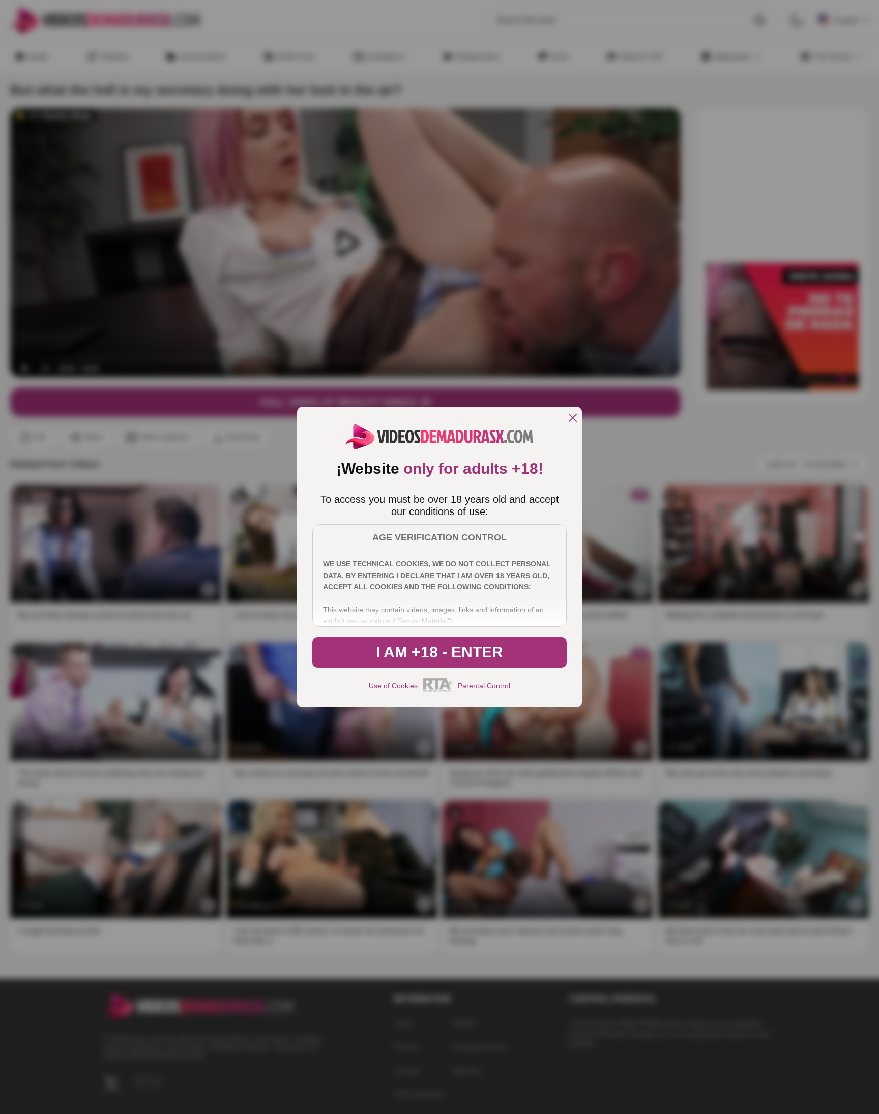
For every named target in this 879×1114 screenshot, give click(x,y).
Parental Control (484, 686)
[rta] (438, 690)
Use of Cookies (393, 686)
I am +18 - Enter (439, 652)
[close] (573, 419)
